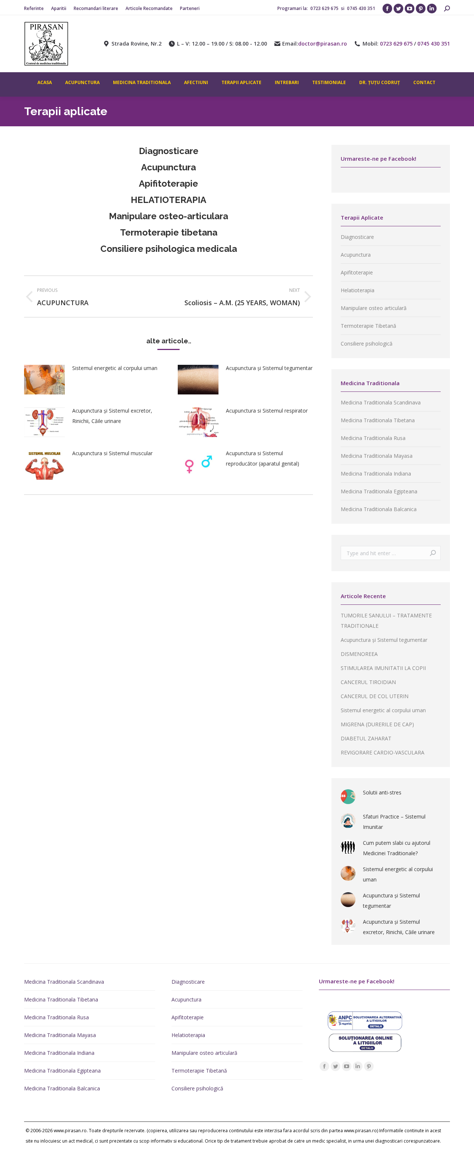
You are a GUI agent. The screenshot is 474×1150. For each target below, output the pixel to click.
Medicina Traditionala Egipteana (379, 491)
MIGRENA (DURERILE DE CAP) (377, 724)
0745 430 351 (361, 8)
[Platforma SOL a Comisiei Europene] (365, 1049)
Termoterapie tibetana (168, 232)
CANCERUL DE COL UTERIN (374, 696)
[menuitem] (34, 8)
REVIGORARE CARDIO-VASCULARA (382, 752)
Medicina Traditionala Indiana (376, 473)
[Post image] (44, 379)
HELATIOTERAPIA (168, 199)
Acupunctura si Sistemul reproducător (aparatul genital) (262, 458)
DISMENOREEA (359, 653)
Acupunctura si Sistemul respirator (267, 410)
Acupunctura (168, 167)
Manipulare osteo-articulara (168, 216)
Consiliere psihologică (367, 343)
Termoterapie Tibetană (368, 325)
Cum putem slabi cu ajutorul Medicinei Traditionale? (396, 848)
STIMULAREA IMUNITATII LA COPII (383, 667)
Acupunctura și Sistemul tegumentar (269, 367)
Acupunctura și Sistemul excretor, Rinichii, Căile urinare (112, 415)
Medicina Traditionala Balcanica (379, 509)
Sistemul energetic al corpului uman (114, 367)
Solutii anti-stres (382, 792)
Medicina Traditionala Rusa (373, 437)
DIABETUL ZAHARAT (366, 738)
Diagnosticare (168, 151)
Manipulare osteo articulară (374, 307)
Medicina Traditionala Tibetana (378, 420)
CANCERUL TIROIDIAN (368, 682)
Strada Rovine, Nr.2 (136, 43)
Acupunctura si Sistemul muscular (112, 453)
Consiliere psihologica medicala (168, 248)
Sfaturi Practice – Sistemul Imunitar (394, 821)
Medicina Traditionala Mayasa (377, 455)
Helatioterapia (357, 290)
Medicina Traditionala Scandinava (381, 402)
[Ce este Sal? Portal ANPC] (365, 1027)
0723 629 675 (325, 8)
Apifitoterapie (357, 272)
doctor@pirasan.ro (322, 43)
